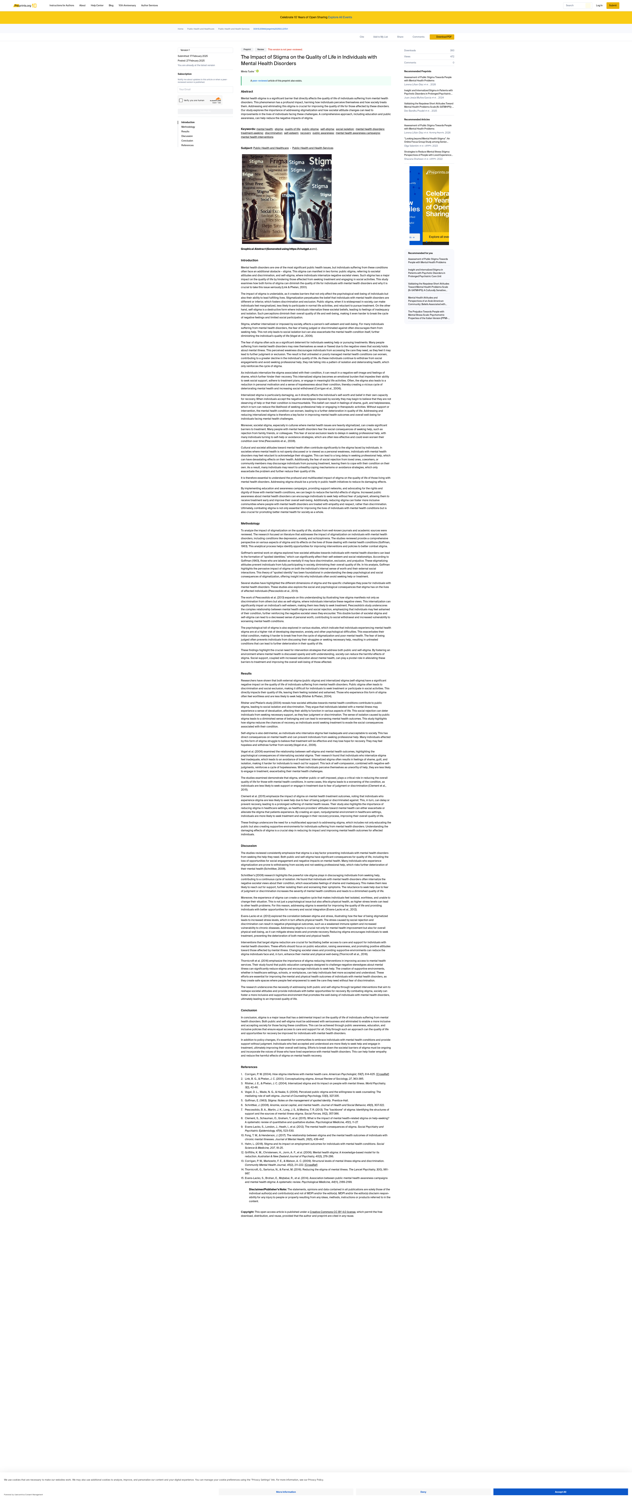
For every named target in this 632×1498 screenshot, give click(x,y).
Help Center (97, 5)
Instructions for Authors (62, 5)
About (82, 5)
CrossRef (382, 1074)
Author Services (149, 5)
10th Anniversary (127, 5)
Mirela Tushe (247, 72)
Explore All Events (340, 17)
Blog (111, 5)
